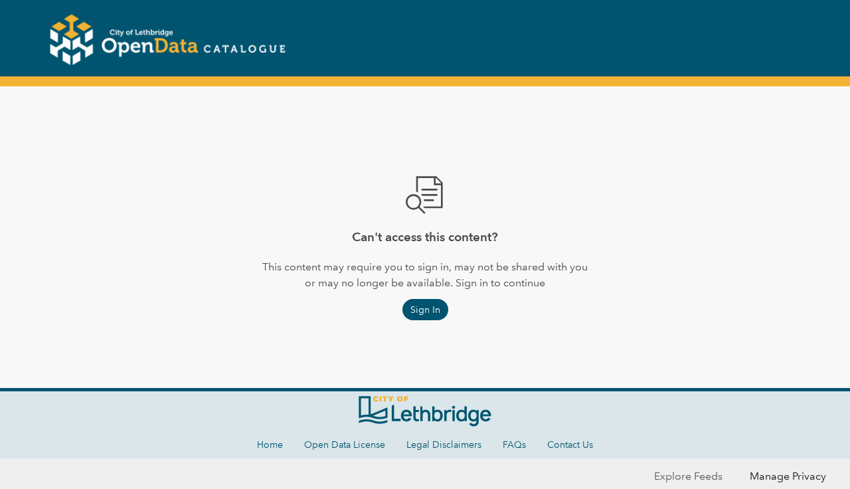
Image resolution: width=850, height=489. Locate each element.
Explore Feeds (688, 476)
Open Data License (344, 444)
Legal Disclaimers (443, 444)
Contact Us (570, 444)
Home (270, 444)
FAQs (514, 444)
